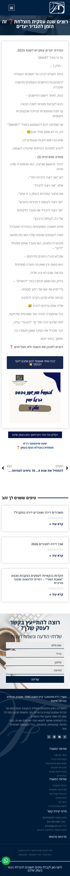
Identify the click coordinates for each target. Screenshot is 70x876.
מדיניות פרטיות (58, 837)
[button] (12, 8)
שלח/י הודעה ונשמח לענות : (35, 636)
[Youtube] (59, 737)
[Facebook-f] (65, 737)
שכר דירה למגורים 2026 (47, 544)
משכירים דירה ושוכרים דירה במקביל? (38, 512)
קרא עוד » (56, 524)
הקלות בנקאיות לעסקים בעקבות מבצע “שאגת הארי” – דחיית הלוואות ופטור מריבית (37, 579)
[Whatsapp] (49, 737)
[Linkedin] (54, 737)
